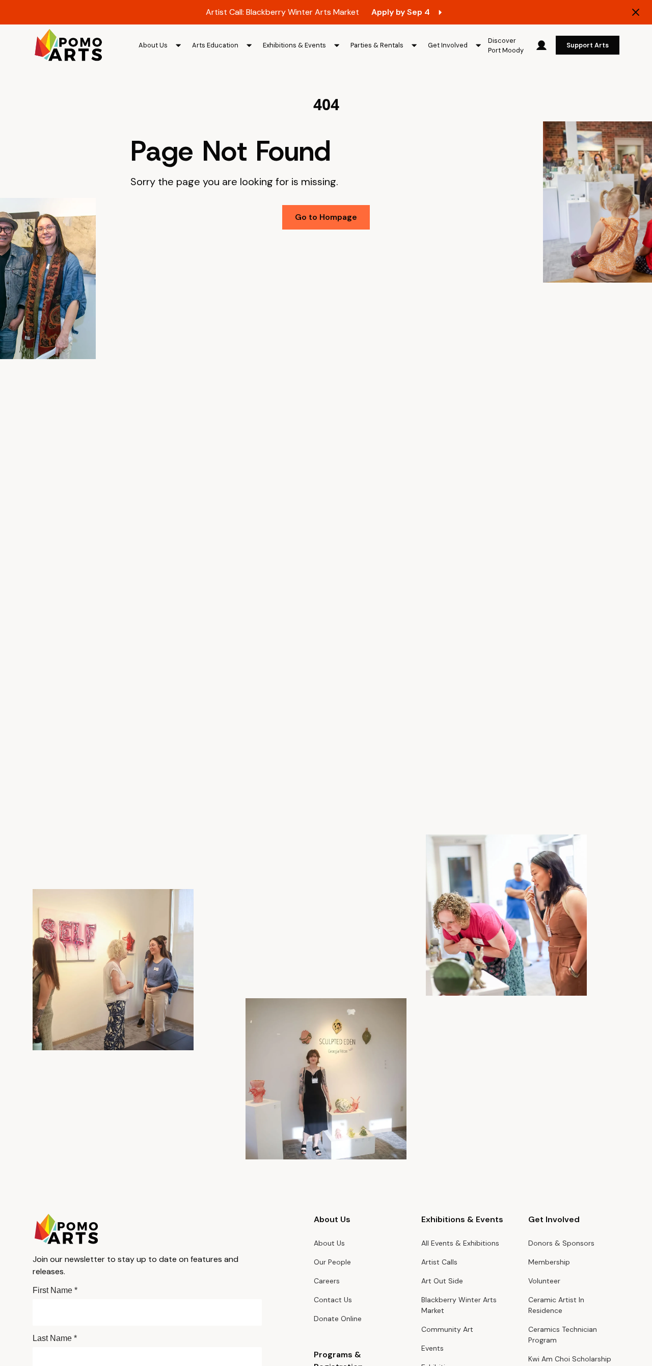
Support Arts (587, 45)
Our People (332, 1262)
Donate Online (338, 1318)
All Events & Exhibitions (460, 1243)
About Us (329, 1243)
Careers (327, 1280)
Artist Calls (439, 1262)
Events (432, 1348)
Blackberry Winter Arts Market (459, 1305)
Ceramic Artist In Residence (556, 1305)
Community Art (447, 1329)
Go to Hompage (326, 217)
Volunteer (544, 1280)
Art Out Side (442, 1280)
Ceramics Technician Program (562, 1335)
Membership (549, 1262)
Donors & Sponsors (561, 1243)
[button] (161, 45)
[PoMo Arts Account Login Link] (541, 45)
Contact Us (333, 1299)
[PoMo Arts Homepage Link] (68, 45)
